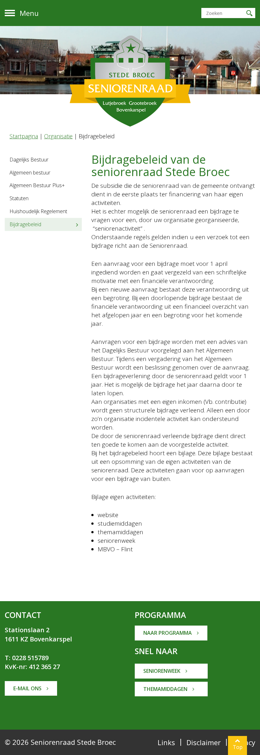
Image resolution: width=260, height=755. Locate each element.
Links (166, 742)
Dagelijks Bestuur (29, 159)
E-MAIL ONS (28, 688)
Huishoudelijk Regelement (38, 211)
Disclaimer (203, 742)
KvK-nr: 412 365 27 (32, 666)
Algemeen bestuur (30, 172)
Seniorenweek (162, 670)
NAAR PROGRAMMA (168, 632)
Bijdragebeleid (25, 224)
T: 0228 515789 (27, 657)
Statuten (19, 198)
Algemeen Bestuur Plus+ (37, 185)
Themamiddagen (166, 689)
